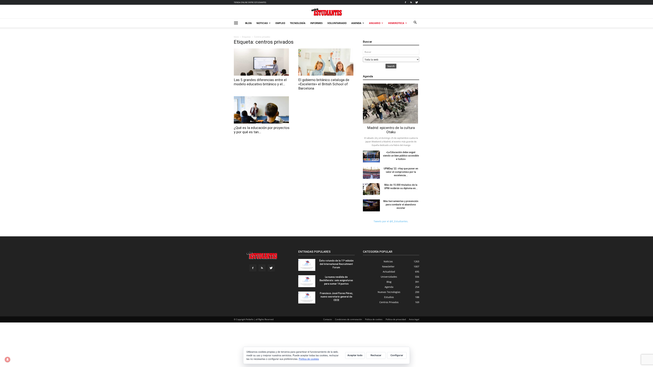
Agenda (356, 23)
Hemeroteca (396, 23)
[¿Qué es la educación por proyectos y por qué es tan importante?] (262, 110)
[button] (415, 22)
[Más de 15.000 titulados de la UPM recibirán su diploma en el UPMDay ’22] (371, 189)
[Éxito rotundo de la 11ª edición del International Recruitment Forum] (306, 265)
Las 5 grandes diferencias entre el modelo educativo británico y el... (260, 82)
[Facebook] (405, 2)
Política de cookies (373, 319)
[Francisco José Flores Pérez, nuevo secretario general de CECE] (306, 297)
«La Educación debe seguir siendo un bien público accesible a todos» (401, 155)
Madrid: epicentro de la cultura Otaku (391, 130)
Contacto (327, 319)
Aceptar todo (355, 355)
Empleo (280, 23)
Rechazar (376, 355)
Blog (248, 23)
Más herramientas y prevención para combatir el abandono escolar (400, 204)
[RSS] (411, 2)
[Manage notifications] (7, 359)
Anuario (374, 23)
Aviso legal (414, 319)
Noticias (262, 23)
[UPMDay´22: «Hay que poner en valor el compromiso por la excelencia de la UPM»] (371, 173)
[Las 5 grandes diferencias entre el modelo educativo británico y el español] (262, 62)
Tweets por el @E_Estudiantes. (391, 221)
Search (391, 66)
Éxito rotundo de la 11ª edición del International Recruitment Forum (336, 264)
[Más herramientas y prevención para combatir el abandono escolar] (371, 205)
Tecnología (297, 23)
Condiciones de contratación (348, 319)
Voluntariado (337, 23)
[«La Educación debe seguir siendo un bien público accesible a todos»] (371, 156)
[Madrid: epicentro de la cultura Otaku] (391, 104)
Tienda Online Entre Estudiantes (250, 2)
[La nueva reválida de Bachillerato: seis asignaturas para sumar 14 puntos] (306, 281)
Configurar (396, 355)
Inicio (236, 36)
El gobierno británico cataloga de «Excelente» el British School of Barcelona (323, 84)
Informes (316, 23)
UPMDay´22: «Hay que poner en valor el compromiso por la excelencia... (401, 172)
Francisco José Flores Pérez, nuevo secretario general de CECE (336, 296)
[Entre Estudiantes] (326, 12)
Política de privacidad (396, 319)
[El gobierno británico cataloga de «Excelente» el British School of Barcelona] (326, 62)
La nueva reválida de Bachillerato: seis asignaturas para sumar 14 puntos (336, 280)
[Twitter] (416, 2)
